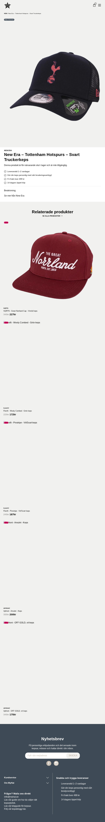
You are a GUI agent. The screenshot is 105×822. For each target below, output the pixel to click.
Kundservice (10, 777)
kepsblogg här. (19, 809)
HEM (5, 13)
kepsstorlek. (10, 803)
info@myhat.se (11, 797)
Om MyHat (9, 783)
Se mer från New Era (14, 196)
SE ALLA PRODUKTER (51, 216)
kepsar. (27, 806)
